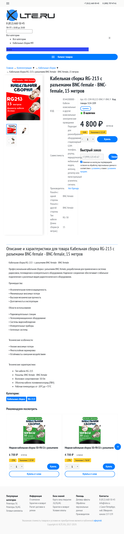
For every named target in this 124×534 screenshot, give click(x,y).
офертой (98, 520)
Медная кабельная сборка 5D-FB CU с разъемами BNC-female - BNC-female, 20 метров (89, 448)
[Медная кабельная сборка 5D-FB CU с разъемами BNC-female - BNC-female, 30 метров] (34, 430)
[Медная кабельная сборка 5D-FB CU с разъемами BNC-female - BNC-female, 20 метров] (90, 430)
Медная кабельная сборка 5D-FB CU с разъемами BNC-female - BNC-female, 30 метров (33, 448)
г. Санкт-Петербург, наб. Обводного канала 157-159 (107, 510)
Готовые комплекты (14, 510)
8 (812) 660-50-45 (15, 23)
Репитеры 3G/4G (13, 507)
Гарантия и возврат (38, 503)
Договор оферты (83, 499)
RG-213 (31, 399)
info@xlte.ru (104, 503)
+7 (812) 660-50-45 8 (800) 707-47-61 (100, 3)
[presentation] (117, 446)
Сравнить (86, 108)
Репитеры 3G (11, 503)
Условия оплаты (59, 510)
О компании (35, 499)
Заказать (114, 156)
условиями (96, 168)
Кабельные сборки (16, 399)
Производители (82, 514)
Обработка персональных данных (82, 507)
